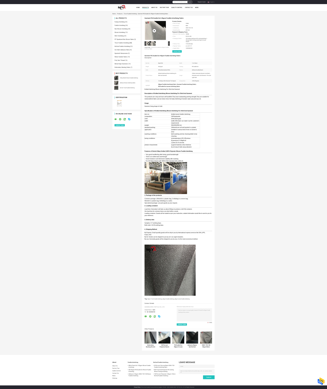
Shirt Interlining (119, 36)
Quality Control (176, 7)
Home (138, 7)
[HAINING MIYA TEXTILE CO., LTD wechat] (126, 119)
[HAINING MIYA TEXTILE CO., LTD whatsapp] (121, 119)
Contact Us (189, 7)
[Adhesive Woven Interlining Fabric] (116, 83)
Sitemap (114, 378)
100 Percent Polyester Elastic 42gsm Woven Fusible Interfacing (164, 346)
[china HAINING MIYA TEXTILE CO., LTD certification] (119, 103)
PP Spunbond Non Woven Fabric (124, 39)
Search (190, 2)
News (196, 7)
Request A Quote (202, 2)
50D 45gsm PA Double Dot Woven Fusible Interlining (140, 370)
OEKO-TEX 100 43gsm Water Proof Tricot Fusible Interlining (206, 346)
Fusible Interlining (120, 25)
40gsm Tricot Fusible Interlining (154, 299)
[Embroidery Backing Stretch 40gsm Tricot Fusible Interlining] (151, 338)
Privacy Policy (137, 387)
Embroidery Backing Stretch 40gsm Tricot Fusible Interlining (150, 346)
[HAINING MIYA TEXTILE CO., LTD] (121, 7)
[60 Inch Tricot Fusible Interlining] (116, 88)
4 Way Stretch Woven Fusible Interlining (129, 78)
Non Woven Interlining (121, 29)
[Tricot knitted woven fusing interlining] (154, 31)
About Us (154, 7)
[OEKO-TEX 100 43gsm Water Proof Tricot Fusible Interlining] (206, 338)
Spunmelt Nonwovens (121, 53)
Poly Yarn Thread (120, 60)
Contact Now (177, 51)
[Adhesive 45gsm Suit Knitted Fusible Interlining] (192, 338)
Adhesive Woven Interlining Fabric (127, 82)
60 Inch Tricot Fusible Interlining (127, 87)
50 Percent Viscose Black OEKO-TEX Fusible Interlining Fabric (164, 366)
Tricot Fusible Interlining (130, 13)
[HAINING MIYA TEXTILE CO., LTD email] (117, 119)
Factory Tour (164, 7)
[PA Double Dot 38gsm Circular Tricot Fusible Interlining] (178, 338)
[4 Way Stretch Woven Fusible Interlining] (116, 78)
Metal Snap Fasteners (121, 64)
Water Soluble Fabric (121, 57)
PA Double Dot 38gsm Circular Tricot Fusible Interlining (178, 346)
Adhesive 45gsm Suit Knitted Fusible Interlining (192, 346)
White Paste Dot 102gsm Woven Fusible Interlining (140, 366)
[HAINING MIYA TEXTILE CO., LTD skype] (130, 119)
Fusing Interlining (120, 22)
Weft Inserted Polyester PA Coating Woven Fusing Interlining (164, 370)
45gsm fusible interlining (168, 299)
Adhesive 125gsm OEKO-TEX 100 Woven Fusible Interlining (140, 374)
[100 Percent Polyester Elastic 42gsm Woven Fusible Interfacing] (164, 338)
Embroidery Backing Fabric (122, 67)
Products (145, 7)
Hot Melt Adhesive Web (122, 50)
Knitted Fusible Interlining (122, 46)
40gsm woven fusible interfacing (182, 299)
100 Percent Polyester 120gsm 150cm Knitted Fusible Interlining (165, 374)
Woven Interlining (120, 32)
